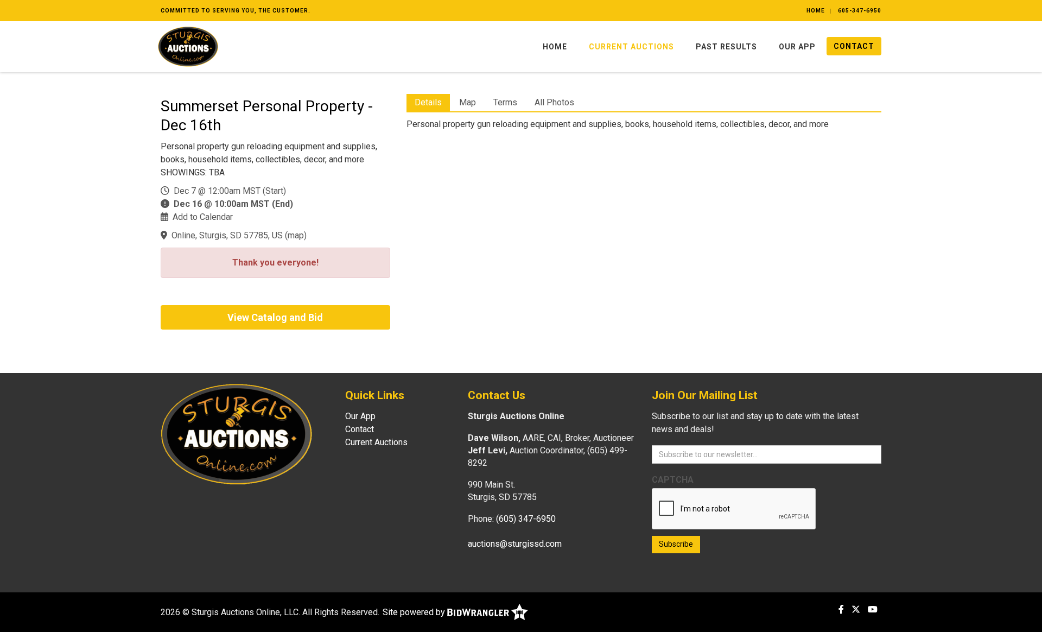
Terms (505, 102)
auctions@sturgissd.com (515, 544)
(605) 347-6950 (526, 519)
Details (428, 102)
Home (815, 11)
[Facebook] (841, 609)
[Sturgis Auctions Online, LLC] (188, 46)
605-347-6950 (859, 11)
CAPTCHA (673, 480)
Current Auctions (631, 46)
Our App (797, 46)
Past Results (726, 46)
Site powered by (415, 612)
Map (467, 102)
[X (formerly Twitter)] (856, 609)
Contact (854, 46)
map (296, 235)
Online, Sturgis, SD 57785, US (227, 235)
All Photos (554, 102)
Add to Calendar (203, 217)
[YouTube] (873, 609)
